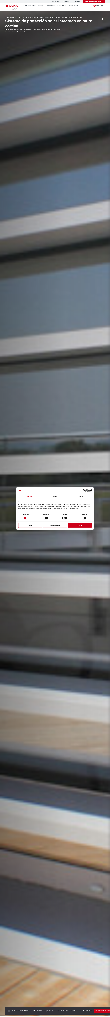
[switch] (45, 518)
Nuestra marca (73, 5)
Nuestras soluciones (29, 5)
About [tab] (81, 496)
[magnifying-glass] (90, 5)
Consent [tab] (29, 496)
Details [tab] (55, 496)
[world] (85, 5)
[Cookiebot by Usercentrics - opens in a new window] (84, 490)
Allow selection (55, 525)
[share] (102, 19)
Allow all (79, 525)
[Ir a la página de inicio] (11, 7)
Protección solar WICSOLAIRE (33, 17)
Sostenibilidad (61, 5)
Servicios (41, 5)
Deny (30, 525)
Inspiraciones (50, 5)
